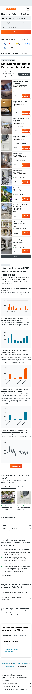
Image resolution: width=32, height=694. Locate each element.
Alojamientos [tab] (7, 635)
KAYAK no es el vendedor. (9, 683)
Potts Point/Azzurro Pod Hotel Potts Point (20, 240)
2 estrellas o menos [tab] (23, 487)
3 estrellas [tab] (8, 487)
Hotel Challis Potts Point (20, 136)
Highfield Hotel (17, 153)
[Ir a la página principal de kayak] (11, 9)
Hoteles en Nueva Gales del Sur (20, 665)
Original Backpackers (19, 187)
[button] (3, 8)
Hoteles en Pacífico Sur (23, 663)
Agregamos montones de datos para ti (13, 686)
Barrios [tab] (16, 635)
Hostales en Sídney (9, 651)
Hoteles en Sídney (10, 666)
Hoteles (14, 663)
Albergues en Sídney (10, 647)
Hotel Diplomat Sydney (20, 101)
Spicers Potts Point (18, 222)
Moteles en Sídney (9, 644)
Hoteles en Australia (6, 665)
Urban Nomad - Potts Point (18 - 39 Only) (21, 206)
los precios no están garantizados (9, 678)
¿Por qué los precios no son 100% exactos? (14, 689)
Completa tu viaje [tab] (25, 635)
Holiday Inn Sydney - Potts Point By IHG (21, 119)
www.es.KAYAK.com (6, 663)
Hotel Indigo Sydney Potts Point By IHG (20, 82)
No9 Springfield (17, 170)
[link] (16, 466)
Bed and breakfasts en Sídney (12, 649)
